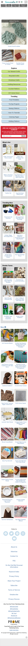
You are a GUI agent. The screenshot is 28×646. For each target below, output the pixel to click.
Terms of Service (14, 590)
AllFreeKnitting (14, 609)
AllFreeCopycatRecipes (14, 618)
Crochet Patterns (14, 89)
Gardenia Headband (7, 385)
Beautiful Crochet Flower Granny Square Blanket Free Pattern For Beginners (20, 366)
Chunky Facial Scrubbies (14, 46)
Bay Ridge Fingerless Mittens (21, 520)
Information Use (20, 133)
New (2, 327)
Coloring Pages (14, 117)
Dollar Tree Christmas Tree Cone (20, 158)
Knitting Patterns (14, 121)
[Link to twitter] (11, 533)
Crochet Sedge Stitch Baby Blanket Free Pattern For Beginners (20, 481)
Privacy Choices (14, 599)
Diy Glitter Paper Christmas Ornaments (8, 317)
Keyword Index (14, 572)
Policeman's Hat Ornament (8, 217)
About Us (14, 547)
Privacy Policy (12, 133)
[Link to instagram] (23, 533)
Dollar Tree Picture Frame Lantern (8, 157)
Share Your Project (14, 581)
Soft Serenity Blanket (7, 343)
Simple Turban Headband (19, 317)
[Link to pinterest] (17, 533)
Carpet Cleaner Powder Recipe (7, 480)
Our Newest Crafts (14, 71)
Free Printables (14, 100)
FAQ (14, 561)
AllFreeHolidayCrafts (14, 611)
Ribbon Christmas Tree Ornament (8, 175)
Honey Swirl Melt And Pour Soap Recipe (20, 461)
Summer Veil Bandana (7, 519)
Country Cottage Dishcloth (20, 500)
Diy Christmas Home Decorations (19, 280)
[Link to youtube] (14, 538)
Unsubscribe (14, 594)
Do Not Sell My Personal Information (14, 566)
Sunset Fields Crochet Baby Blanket (20, 442)
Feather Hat (8, 193)
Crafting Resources (14, 84)
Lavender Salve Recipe (7, 422)
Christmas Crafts (14, 80)
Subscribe (14, 585)
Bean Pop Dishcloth (7, 461)
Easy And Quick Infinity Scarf (20, 194)
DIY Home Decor (14, 93)
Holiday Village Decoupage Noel (8, 236)
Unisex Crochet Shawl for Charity (7, 64)
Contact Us (14, 556)
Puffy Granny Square (20, 403)
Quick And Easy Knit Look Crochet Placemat (7, 501)
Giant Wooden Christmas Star (8, 299)
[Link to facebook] (5, 533)
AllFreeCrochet (14, 606)
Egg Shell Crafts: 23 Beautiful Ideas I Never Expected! (20, 176)
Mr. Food (14, 613)
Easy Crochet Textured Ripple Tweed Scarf (7, 404)
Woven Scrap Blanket (7, 442)
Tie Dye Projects (14, 104)
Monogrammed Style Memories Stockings (20, 218)
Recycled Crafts (14, 76)
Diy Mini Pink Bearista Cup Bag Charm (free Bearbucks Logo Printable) (20, 345)
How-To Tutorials (14, 113)
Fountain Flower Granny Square (20, 64)
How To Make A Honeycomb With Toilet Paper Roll (19, 299)
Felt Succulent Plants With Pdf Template (8, 281)
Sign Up (23, 136)
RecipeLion (14, 615)
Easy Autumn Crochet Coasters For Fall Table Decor (7, 366)
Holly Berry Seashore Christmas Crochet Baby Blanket (19, 237)
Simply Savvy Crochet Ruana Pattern (8, 256)
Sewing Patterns (14, 108)
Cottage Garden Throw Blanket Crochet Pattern (20, 423)
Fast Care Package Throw (19, 255)
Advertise (14, 551)
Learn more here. (14, 630)
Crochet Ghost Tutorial (20, 385)
